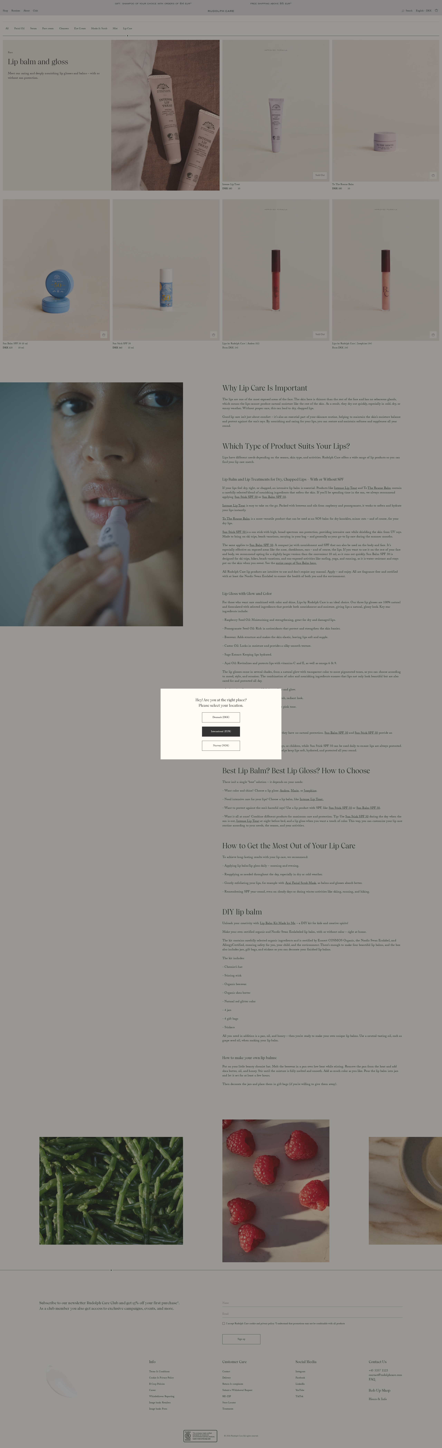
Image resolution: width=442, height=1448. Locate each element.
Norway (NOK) (221, 746)
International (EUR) (221, 732)
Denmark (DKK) (221, 718)
